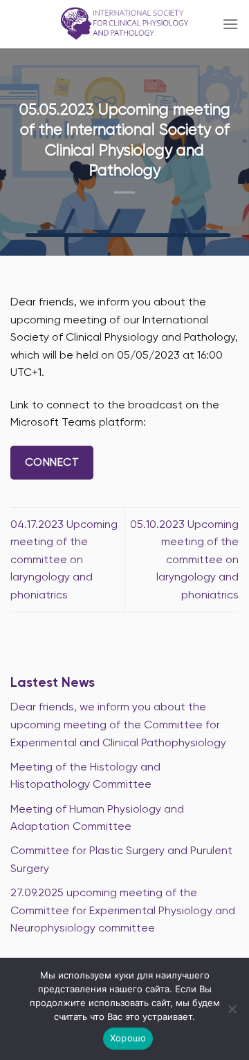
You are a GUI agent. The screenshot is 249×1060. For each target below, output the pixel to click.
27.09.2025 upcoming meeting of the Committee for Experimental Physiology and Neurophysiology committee (122, 910)
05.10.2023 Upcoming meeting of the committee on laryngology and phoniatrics (184, 559)
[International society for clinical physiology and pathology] (125, 24)
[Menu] (230, 24)
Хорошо (128, 1037)
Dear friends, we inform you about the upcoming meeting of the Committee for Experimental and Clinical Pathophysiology (118, 724)
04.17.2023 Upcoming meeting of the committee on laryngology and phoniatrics (64, 559)
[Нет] (232, 1013)
